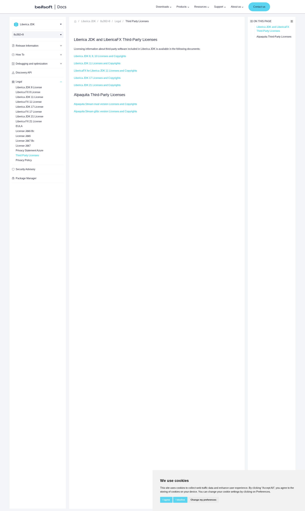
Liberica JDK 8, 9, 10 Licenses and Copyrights (100, 56)
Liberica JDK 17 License (29, 106)
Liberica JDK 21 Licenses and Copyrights (97, 85)
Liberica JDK (88, 21)
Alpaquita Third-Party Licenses (274, 36)
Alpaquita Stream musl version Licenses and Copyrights (105, 104)
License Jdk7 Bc (25, 140)
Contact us (259, 6)
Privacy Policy (24, 160)
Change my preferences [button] (203, 499)
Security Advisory (25, 169)
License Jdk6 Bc (25, 131)
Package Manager (26, 178)
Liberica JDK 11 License (29, 97)
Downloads (162, 6)
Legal (118, 21)
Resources (200, 6)
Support (218, 6)
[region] (38, 263)
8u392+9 (105, 21)
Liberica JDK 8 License (29, 87)
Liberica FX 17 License (29, 111)
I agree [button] (166, 499)
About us (236, 6)
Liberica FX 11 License (29, 101)
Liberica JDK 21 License (29, 116)
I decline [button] (180, 499)
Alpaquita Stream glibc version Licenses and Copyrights (105, 111)
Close (292, 21)
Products (181, 6)
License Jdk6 (23, 136)
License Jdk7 (23, 145)
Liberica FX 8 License (28, 92)
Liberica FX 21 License (29, 121)
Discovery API (24, 72)
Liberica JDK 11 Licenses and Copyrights (97, 63)
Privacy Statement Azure (29, 150)
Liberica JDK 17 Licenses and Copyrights (97, 78)
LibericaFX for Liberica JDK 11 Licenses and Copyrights (105, 70)
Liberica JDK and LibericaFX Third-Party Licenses (273, 29)
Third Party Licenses (27, 155)
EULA (19, 126)
